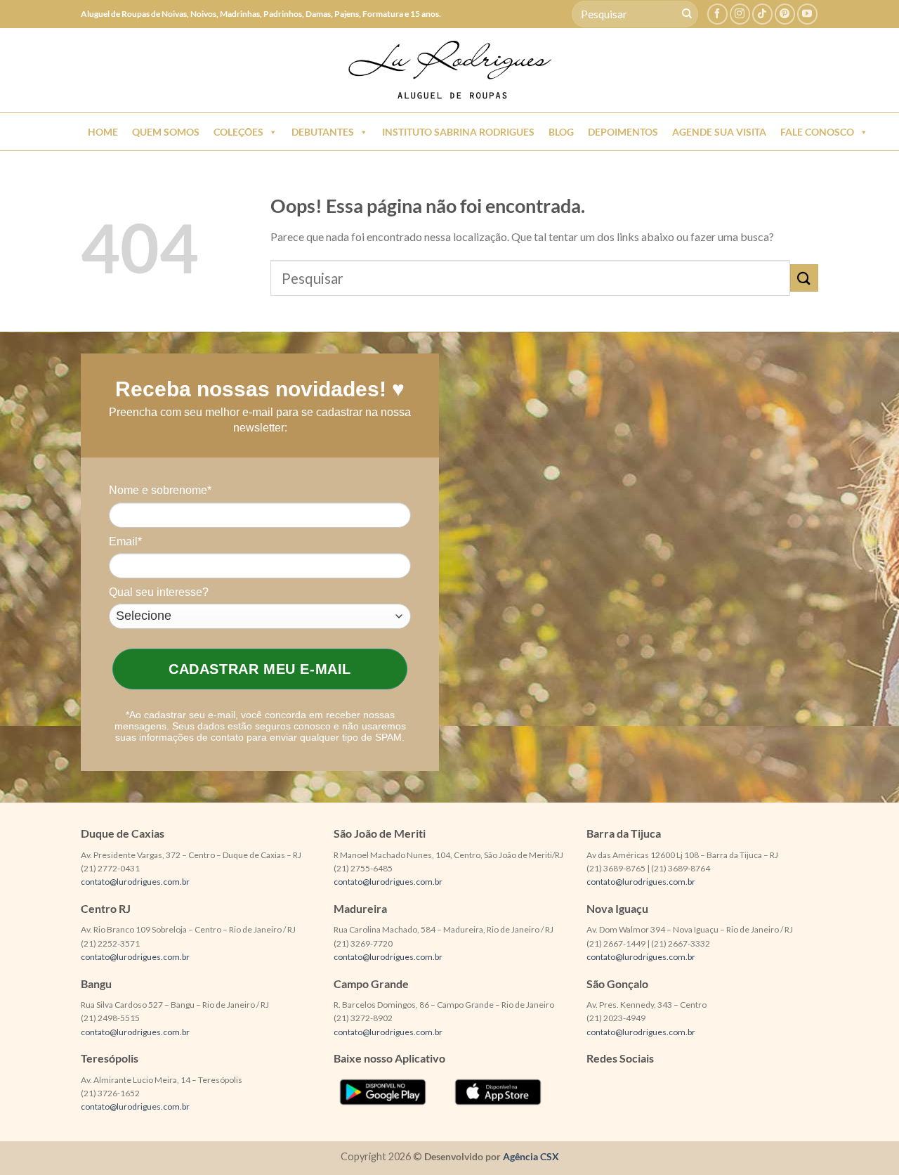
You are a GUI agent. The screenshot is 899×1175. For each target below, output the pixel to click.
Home (103, 132)
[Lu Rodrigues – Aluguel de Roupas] (449, 71)
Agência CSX (531, 1156)
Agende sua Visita (719, 132)
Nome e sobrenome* (160, 490)
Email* (125, 541)
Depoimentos (623, 132)
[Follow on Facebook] (717, 14)
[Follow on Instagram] (740, 14)
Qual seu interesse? (159, 592)
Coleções (238, 132)
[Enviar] (686, 14)
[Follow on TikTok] (762, 14)
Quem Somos (165, 132)
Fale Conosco (817, 132)
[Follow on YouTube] (807, 14)
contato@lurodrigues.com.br (135, 881)
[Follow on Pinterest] (785, 14)
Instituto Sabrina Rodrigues (458, 132)
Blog (561, 132)
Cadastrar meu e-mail (260, 669)
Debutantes (322, 132)
